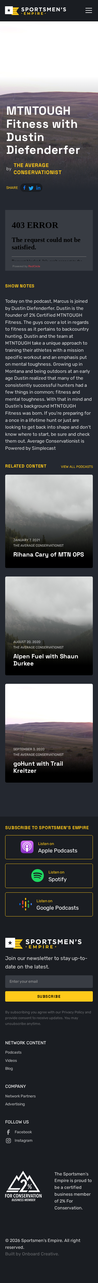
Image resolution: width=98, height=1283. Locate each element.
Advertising (15, 1104)
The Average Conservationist (38, 168)
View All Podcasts (77, 467)
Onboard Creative (40, 1254)
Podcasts (13, 1052)
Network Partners (20, 1096)
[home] (43, 10)
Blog (9, 1068)
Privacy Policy (73, 1012)
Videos (11, 1060)
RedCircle (34, 266)
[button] (87, 10)
